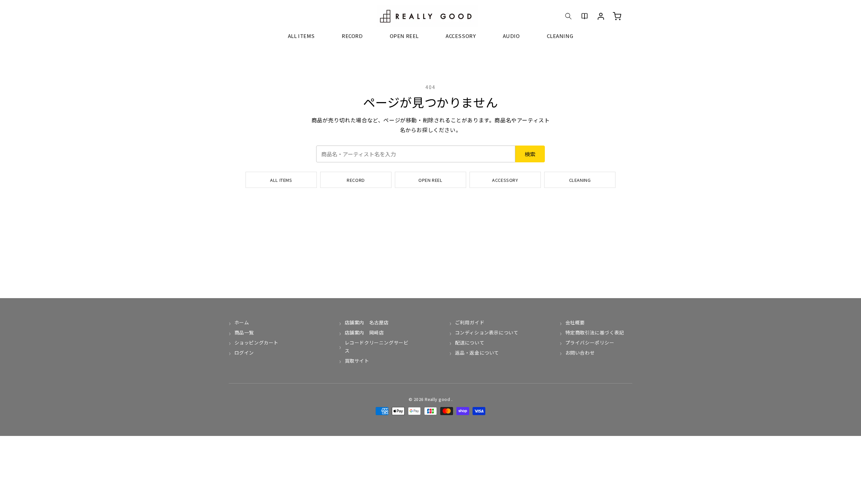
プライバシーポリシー (589, 342)
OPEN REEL (430, 180)
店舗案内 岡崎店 (364, 332)
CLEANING (580, 180)
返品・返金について (477, 352)
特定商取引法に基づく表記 (594, 332)
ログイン (244, 352)
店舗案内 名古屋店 (367, 322)
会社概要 (575, 322)
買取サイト (357, 360)
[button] (568, 16)
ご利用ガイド (469, 322)
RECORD (356, 180)
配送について (469, 342)
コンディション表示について (486, 332)
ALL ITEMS (281, 180)
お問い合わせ (580, 352)
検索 (530, 154)
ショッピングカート (256, 342)
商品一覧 (244, 332)
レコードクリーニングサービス (377, 346)
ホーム (241, 322)
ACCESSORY (505, 180)
